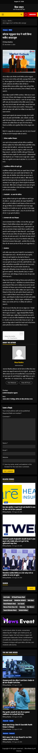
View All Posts (25, 383)
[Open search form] (21, 14)
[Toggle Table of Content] (20, 333)
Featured (17, 675)
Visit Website (12, 383)
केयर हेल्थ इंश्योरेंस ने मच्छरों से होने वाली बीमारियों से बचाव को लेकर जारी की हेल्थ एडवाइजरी (19, 508)
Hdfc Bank (31, 600)
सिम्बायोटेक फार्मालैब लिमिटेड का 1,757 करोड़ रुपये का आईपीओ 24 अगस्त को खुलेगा (18, 574)
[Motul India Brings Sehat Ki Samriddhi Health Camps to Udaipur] (19, 721)
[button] (3, 14)
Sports (12, 707)
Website (5, 457)
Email (5, 450)
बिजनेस (10, 30)
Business (5, 733)
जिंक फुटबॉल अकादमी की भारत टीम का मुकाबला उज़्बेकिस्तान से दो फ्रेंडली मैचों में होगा (16, 713)
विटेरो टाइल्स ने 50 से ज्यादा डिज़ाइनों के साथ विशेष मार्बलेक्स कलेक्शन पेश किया (17, 738)
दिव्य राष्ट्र (19, 7)
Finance (5, 30)
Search (5, 583)
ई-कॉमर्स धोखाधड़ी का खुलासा (10, 391)
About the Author (10, 336)
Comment (6, 417)
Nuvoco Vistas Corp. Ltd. (10, 607)
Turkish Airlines (23, 610)
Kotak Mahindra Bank (10, 604)
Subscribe (32, 14)
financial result (8, 600)
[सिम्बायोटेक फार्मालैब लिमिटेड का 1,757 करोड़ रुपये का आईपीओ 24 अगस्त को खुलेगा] (19, 559)
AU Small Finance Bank (18, 597)
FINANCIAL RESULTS (20, 600)
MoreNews (28, 748)
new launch (21, 604)
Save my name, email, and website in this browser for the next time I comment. (18, 465)
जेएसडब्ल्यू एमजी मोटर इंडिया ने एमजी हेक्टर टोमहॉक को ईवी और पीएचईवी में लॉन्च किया (18, 681)
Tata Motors (30, 607)
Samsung (22, 607)
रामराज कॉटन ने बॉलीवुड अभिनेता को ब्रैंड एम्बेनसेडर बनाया (18, 397)
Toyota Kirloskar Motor (10, 610)
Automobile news (9, 675)
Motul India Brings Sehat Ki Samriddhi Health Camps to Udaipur (17, 725)
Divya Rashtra (8, 42)
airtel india (7, 597)
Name (5, 443)
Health (11, 721)
